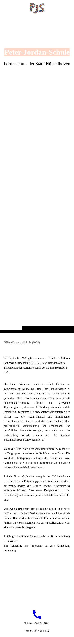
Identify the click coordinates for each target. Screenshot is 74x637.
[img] (37, 173)
